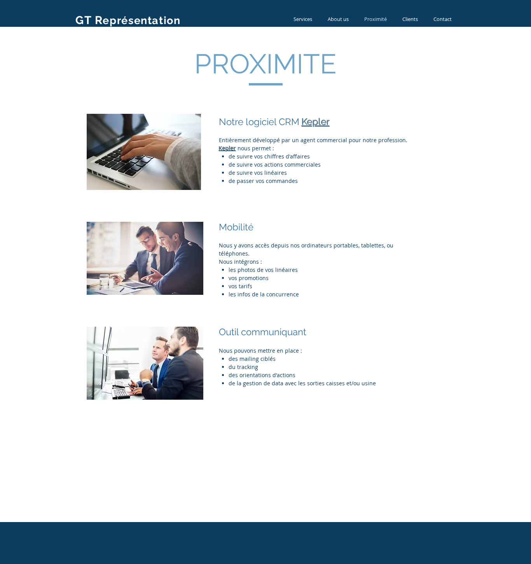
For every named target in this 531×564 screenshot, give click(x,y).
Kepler (316, 121)
